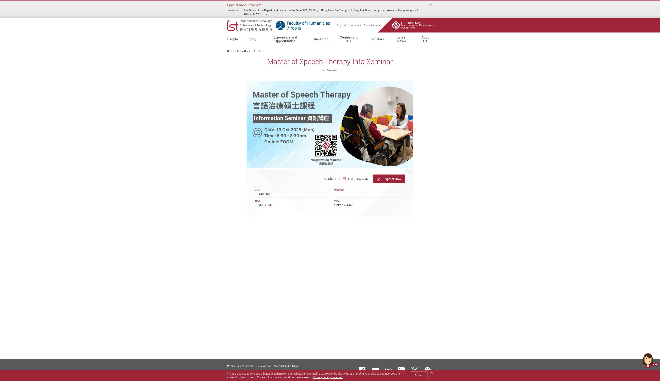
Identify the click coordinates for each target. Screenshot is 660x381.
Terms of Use (264, 366)
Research (321, 39)
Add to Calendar (359, 179)
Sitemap (294, 366)
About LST (426, 39)
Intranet (355, 25)
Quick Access (371, 25)
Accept (419, 375)
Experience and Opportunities (285, 39)
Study (252, 39)
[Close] (431, 5)
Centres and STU (349, 39)
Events (258, 51)
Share (332, 179)
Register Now (391, 179)
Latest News (401, 39)
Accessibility (280, 366)
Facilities (377, 39)
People (232, 39)
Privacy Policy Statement (240, 366)
